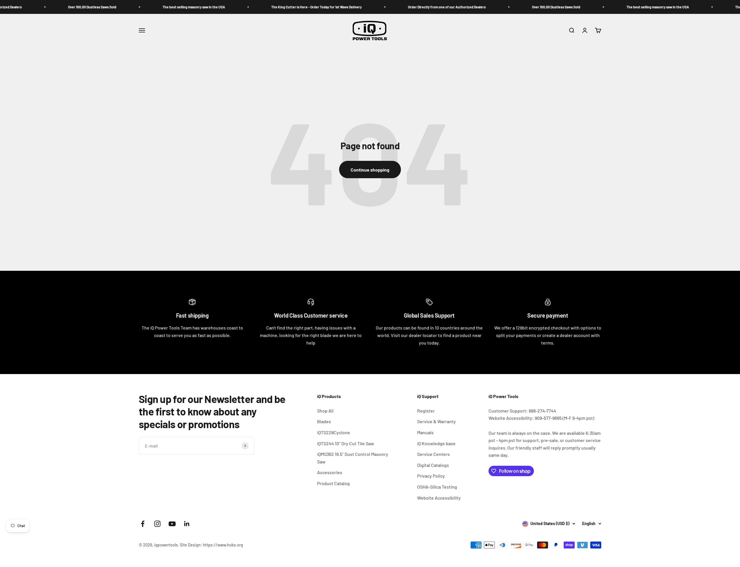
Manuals (425, 432)
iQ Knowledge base (436, 443)
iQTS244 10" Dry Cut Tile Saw (345, 443)
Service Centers (433, 454)
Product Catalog (333, 483)
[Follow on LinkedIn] (187, 524)
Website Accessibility (439, 497)
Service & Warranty (436, 421)
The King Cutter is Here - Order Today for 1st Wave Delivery (292, 7)
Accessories (329, 472)
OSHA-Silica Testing (437, 486)
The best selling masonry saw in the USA (169, 7)
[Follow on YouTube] (172, 524)
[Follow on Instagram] (157, 524)
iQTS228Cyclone (333, 432)
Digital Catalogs (433, 465)
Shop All (325, 410)
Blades (324, 421)
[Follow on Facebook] (143, 524)
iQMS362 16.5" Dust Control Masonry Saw (352, 457)
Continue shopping (370, 169)
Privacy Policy (431, 475)
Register (426, 410)
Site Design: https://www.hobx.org (211, 544)
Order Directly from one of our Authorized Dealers (423, 7)
